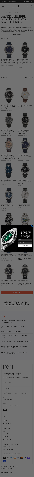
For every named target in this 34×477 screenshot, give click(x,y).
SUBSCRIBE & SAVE (25, 245)
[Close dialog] (32, 226)
